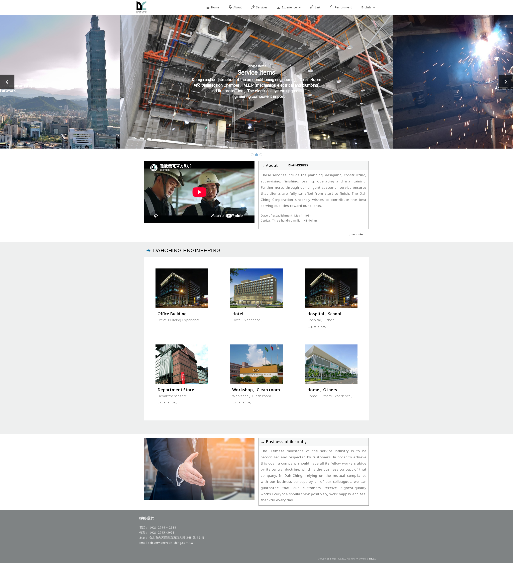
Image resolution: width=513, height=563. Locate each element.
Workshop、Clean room (256, 389)
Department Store (176, 389)
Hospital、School (324, 313)
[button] (7, 82)
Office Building (172, 313)
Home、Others (322, 389)
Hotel (237, 313)
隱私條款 (373, 559)
